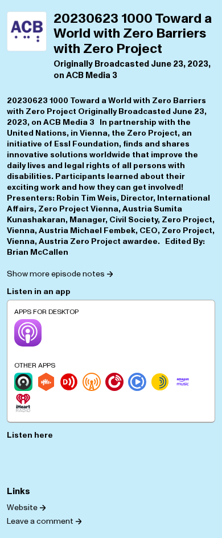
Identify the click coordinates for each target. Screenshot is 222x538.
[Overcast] (92, 382)
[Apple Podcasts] (28, 333)
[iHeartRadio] (23, 403)
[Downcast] (69, 382)
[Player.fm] (114, 382)
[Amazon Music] (183, 382)
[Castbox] (46, 382)
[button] (60, 273)
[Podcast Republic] (137, 382)
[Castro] (23, 382)
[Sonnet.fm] (160, 382)
